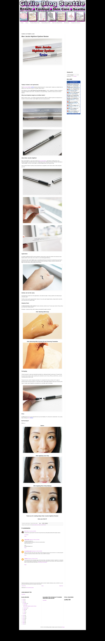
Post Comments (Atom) (30, 587)
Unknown (26, 558)
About (26, 22)
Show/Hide (23, 594)
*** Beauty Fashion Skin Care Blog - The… (73, 106)
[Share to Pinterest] (47, 523)
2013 (23, 616)
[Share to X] (44, 523)
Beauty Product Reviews (42, 524)
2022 (23, 599)
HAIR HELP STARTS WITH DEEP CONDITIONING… (72, 112)
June (24, 612)
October (24, 604)
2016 (23, 600)
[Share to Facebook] (46, 523)
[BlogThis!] (43, 523)
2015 (23, 602)
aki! (25, 531)
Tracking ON (77, 113)
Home (22, 22)
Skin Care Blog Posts (57, 22)
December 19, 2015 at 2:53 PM (37, 551)
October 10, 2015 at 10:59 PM (31, 531)
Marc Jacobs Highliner (27, 87)
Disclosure (66, 22)
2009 (23, 622)
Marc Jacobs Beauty (42, 160)
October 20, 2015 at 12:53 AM (34, 539)
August (24, 609)
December (25, 603)
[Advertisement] (44, 28)
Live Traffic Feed (73, 81)
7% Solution (26, 534)
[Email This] (42, 523)
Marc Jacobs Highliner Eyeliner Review (29, 606)
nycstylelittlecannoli (27, 551)
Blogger (63, 627)
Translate (74, 76)
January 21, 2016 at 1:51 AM (32, 558)
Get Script (69, 113)
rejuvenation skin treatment (42, 562)
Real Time (73, 113)
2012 (23, 618)
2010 (23, 621)
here (28, 417)
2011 (23, 619)
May (24, 613)
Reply (25, 536)
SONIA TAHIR (26, 539)
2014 (23, 615)
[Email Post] (40, 523)
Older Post (61, 585)
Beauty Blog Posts (46, 22)
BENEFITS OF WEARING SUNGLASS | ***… (72, 99)
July (24, 610)
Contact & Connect (75, 22)
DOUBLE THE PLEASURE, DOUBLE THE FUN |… (72, 103)
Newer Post (24, 585)
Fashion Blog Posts (34, 22)
